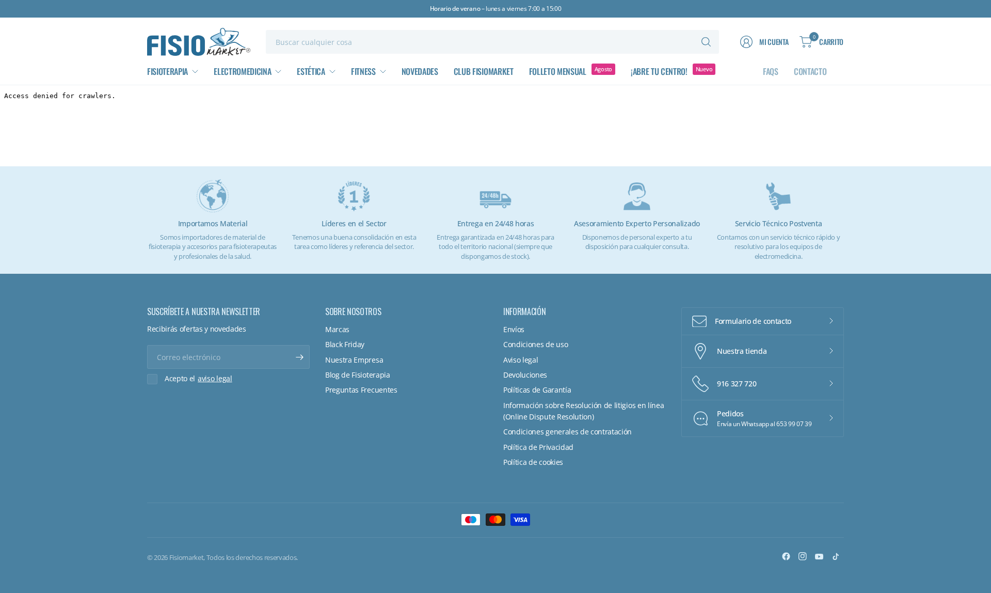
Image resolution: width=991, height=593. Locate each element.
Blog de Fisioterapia (357, 375)
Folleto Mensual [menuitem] (557, 71)
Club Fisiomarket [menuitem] (484, 71)
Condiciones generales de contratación (567, 431)
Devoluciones (525, 375)
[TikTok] (835, 556)
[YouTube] (819, 556)
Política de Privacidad (538, 447)
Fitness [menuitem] (363, 71)
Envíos (513, 329)
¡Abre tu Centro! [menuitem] (659, 71)
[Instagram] (802, 556)
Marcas (337, 329)
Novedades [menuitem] (420, 71)
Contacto (810, 71)
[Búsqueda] (706, 42)
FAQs (770, 71)
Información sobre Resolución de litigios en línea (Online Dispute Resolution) (583, 411)
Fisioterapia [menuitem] (167, 71)
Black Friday (344, 344)
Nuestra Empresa (354, 360)
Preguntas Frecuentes (361, 390)
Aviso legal (520, 360)
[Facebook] (786, 556)
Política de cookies (533, 462)
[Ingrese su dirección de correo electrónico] (299, 357)
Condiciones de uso (535, 344)
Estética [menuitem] (311, 71)
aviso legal (215, 378)
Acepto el (198, 378)
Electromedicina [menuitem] (242, 71)
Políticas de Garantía (537, 390)
